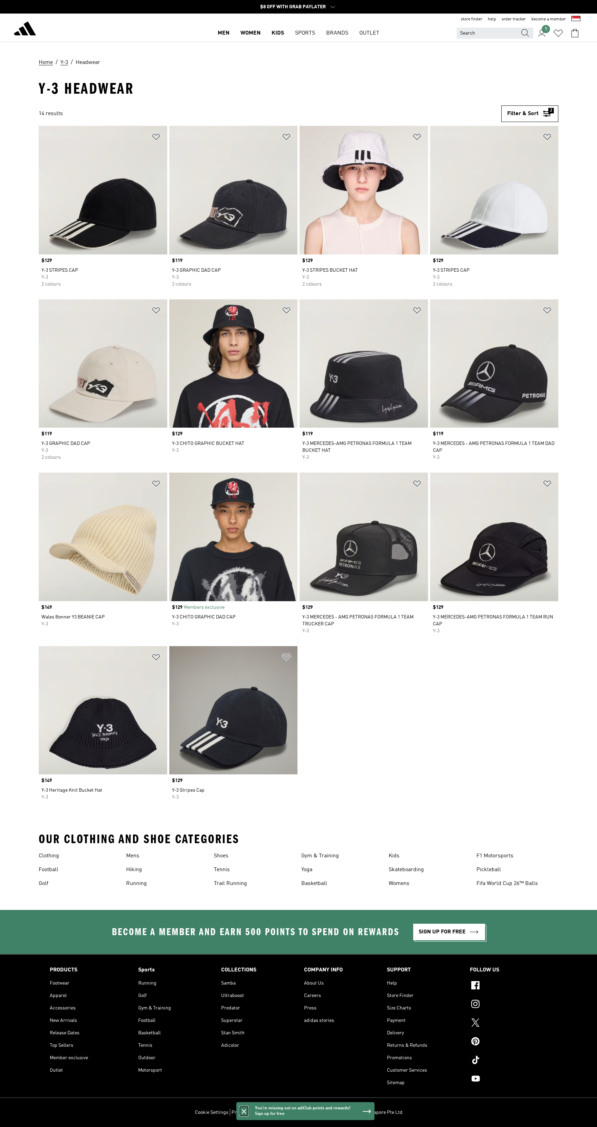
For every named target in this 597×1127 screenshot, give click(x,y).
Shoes (221, 856)
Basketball (314, 883)
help (492, 19)
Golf (43, 883)
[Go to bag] (575, 33)
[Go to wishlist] (558, 33)
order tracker (514, 19)
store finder (471, 19)
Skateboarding (406, 870)
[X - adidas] (508, 1023)
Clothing (49, 856)
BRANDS (337, 33)
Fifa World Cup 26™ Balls (507, 883)
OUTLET (369, 33)
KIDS (278, 33)
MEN (223, 33)
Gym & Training (320, 856)
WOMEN (250, 33)
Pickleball (488, 870)
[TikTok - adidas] (508, 1061)
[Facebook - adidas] (508, 986)
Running (136, 883)
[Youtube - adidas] (508, 1079)
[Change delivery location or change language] (576, 19)
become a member (548, 19)
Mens (132, 856)
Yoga (306, 870)
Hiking (134, 870)
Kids (394, 856)
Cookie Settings (211, 1112)
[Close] (244, 1111)
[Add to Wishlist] (156, 138)
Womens (399, 883)
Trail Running (230, 883)
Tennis (222, 870)
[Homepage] (25, 29)
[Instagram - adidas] (508, 1005)
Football (48, 870)
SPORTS (305, 33)
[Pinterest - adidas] (508, 1042)
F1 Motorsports (494, 856)
